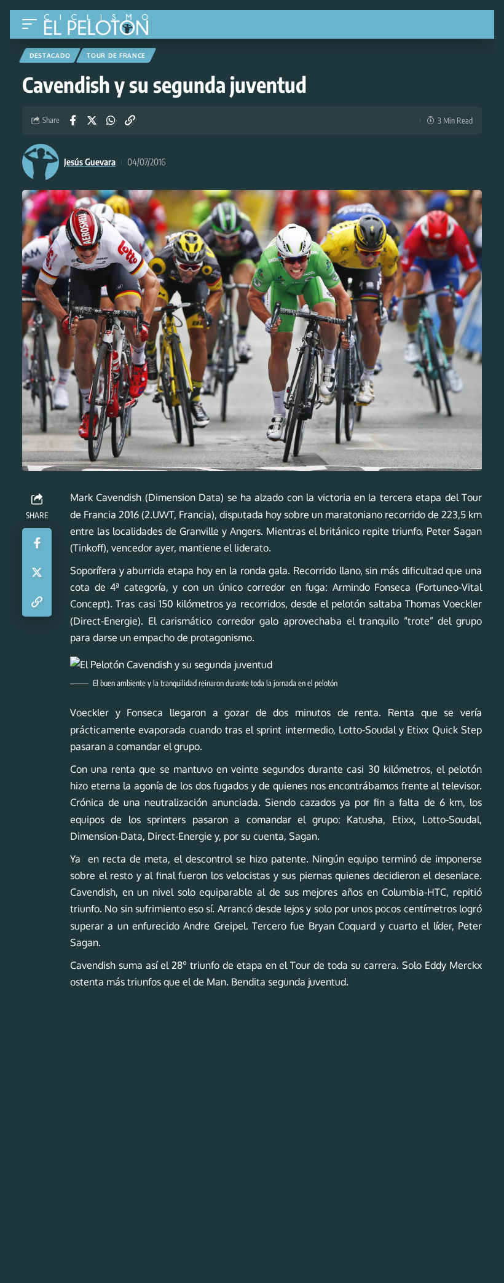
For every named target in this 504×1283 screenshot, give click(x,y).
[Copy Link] (129, 120)
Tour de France (116, 55)
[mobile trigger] (32, 24)
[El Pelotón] (100, 26)
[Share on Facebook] (72, 120)
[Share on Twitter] (91, 120)
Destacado (50, 55)
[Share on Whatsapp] (110, 120)
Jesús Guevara (90, 161)
